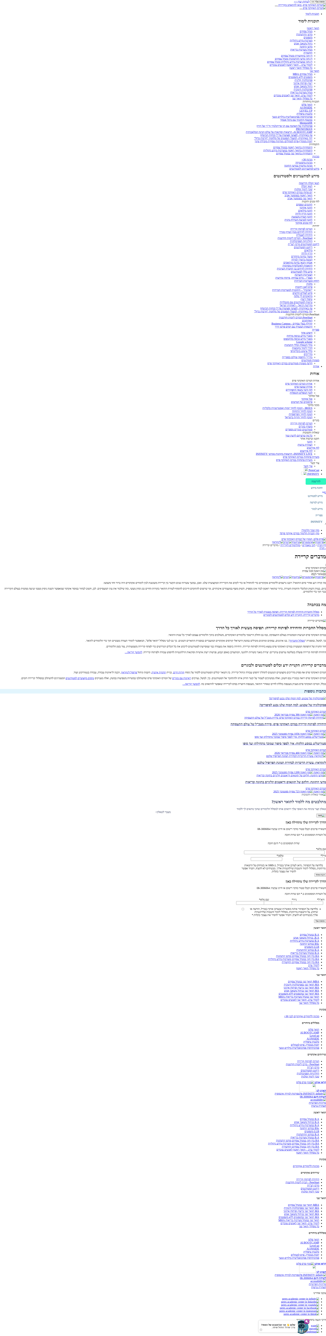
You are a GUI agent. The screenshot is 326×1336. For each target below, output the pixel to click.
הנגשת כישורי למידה (301, 259)
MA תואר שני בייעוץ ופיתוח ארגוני (301, 987)
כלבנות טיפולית (304, 113)
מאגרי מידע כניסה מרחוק (299, 335)
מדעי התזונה (306, 46)
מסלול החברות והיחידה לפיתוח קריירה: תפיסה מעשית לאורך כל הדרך (283, 611)
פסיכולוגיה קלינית (303, 80)
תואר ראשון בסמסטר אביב (298, 195)
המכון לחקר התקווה (302, 411)
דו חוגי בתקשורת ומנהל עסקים (296, 55)
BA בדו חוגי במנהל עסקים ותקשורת (300, 962)
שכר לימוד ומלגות (303, 189)
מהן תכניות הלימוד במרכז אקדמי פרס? (299, 533)
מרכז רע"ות (313, 1067)
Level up (314, 1035)
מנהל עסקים (306, 31)
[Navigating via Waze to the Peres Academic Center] (315, 1325)
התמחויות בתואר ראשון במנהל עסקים (292, 147)
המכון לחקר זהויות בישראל (298, 417)
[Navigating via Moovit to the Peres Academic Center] (314, 1328)
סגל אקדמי (306, 398)
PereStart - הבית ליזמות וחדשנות (302, 1182)
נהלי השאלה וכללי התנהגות (298, 345)
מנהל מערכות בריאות (301, 49)
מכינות (315, 156)
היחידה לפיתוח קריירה (307, 1179)
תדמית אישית (159, 672)
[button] (316, 481)
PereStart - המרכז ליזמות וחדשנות (295, 238)
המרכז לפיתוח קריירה (301, 229)
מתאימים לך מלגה (303, 296)
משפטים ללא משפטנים (300, 77)
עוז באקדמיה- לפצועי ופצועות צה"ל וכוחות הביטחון (286, 135)
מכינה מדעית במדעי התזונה (298, 165)
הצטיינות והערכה (303, 274)
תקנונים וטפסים (304, 204)
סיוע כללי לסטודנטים (301, 271)
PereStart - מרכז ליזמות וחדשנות (302, 1064)
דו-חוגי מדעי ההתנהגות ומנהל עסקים (293, 58)
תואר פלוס (307, 104)
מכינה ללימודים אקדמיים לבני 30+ (301, 1016)
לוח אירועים (313, 447)
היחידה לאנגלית (304, 235)
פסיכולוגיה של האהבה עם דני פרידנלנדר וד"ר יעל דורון (284, 126)
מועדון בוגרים (305, 426)
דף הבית (321, 545)
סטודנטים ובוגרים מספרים (298, 429)
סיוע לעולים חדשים (302, 293)
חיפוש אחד (306, 332)
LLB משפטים (311, 946)
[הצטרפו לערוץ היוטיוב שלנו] (287, 542)
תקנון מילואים (305, 210)
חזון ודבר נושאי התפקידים (299, 389)
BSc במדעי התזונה (309, 943)
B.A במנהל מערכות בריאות (305, 953)
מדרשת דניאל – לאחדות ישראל (296, 305)
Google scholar (304, 341)
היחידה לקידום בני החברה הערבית (294, 268)
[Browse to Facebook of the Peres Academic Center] (299, 1307)
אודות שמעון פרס (303, 386)
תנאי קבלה (306, 186)
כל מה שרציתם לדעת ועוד (298, 435)
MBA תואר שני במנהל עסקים (303, 981)
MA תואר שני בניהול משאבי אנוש (301, 990)
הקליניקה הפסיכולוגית (301, 241)
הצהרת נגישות (305, 444)
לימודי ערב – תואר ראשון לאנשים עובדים (291, 64)
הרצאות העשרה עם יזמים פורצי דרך (293, 326)
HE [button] (324, 492)
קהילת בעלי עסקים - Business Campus (291, 323)
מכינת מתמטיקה (303, 162)
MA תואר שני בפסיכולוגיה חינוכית (301, 984)
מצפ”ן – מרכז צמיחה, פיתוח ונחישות (293, 277)
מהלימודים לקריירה (290, 545)
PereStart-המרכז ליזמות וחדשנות (295, 317)
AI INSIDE (306, 107)
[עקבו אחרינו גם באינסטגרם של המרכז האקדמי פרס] (308, 542)
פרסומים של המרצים (301, 402)
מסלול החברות (297, 640)
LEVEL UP (306, 110)
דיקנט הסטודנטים (303, 247)
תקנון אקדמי (306, 207)
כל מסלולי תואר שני (302, 98)
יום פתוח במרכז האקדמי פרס (297, 192)
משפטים (308, 37)
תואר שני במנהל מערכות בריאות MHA (298, 996)
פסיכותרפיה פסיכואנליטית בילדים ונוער (292, 116)
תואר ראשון (313, 28)
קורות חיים (178, 672)
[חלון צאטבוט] (307, 1333)
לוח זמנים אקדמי (303, 222)
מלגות (309, 283)
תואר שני (314, 71)
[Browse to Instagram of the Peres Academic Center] (299, 1311)
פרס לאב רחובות (303, 287)
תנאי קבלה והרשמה (309, 183)
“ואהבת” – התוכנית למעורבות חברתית (292, 290)
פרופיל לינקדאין (129, 672)
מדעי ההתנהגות (304, 34)
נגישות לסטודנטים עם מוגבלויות (296, 302)
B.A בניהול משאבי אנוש (306, 1122)
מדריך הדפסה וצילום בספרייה (297, 357)
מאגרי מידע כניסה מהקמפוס (298, 338)
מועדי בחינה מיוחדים (301, 256)
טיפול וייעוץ (306, 299)
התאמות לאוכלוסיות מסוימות (297, 265)
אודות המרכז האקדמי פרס (298, 383)
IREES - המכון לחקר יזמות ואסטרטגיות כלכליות (287, 408)
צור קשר (308, 466)
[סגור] (321, 815)
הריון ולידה (306, 253)
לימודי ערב (313, 965)
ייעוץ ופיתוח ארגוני (302, 83)
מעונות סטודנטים (310, 360)
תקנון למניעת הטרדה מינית (298, 219)
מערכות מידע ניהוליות (301, 40)
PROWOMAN (304, 129)
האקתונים (307, 320)
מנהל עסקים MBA (302, 74)
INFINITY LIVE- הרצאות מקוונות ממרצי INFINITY (284, 453)
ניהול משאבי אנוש (303, 43)
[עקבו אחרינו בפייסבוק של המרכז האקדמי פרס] (320, 542)
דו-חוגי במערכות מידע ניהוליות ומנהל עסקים (289, 61)
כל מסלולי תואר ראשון (300, 68)
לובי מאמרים (308, 545)
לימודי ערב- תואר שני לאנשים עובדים (293, 95)
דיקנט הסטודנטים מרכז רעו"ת (303, 244)
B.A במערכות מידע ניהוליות (304, 940)
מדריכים (308, 354)
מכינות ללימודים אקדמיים (306, 1166)
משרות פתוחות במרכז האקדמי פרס (301, 457)
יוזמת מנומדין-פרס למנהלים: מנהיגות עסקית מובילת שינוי (283, 141)
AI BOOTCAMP (309, 1032)
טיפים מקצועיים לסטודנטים (80, 678)
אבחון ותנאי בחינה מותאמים (297, 262)
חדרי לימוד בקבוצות (302, 348)
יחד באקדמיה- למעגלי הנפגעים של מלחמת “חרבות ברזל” (283, 138)
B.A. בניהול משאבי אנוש (306, 937)
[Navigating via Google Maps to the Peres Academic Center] (312, 1331)
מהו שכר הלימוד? (310, 530)
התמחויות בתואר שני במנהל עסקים (294, 153)
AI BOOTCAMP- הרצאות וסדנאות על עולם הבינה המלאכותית (279, 132)
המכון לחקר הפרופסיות (300, 414)
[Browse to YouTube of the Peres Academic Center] (300, 1304)
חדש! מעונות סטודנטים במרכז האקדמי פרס (289, 363)
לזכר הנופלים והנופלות (301, 392)
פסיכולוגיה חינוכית (303, 89)
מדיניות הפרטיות (317, 1102)
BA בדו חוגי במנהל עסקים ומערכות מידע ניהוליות (293, 959)
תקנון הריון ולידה (303, 213)
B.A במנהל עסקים (309, 934)
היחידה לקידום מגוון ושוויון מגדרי (295, 232)
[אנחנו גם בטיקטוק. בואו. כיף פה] (297, 542)
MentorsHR (306, 122)
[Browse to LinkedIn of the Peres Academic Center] (300, 1298)
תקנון (309, 441)
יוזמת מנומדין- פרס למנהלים (305, 1044)
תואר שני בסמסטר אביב (299, 198)
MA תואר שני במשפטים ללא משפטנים (299, 993)
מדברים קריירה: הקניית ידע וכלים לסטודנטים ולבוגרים (291, 614)
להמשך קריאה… (133, 652)
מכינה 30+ (307, 159)
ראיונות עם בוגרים (181, 678)
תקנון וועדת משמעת (302, 216)
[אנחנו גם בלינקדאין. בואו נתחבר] (277, 542)
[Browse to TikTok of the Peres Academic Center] (301, 1314)
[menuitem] (159, 89)
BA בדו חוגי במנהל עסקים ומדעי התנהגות (297, 956)
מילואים (308, 250)
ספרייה (315, 329)
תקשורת (308, 52)
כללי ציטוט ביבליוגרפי (301, 351)
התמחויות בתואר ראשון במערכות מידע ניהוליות (287, 150)
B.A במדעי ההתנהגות (307, 950)
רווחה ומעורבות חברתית (306, 280)
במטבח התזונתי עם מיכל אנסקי (296, 119)
